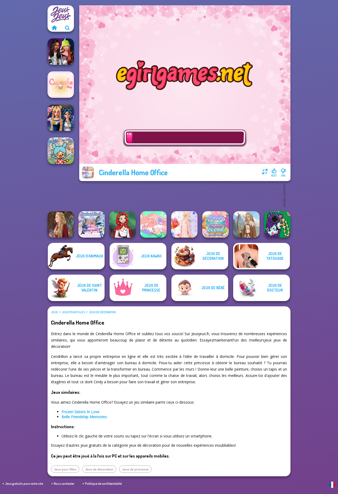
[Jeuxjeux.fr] (54, 28)
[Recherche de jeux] (67, 28)
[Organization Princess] (153, 224)
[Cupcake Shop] (61, 84)
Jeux (54, 312)
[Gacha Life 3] (91, 224)
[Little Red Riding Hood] (122, 224)
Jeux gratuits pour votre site (24, 484)
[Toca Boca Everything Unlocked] (61, 150)
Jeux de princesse (135, 469)
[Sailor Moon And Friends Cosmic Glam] (61, 117)
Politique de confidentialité (103, 484)
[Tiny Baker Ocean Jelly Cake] (215, 224)
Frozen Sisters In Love (81, 411)
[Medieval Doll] (61, 224)
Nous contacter (64, 484)
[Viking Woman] (246, 224)
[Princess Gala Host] (184, 224)
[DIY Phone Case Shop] (277, 224)
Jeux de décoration (102, 312)
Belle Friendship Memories (84, 416)
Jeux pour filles (73, 312)
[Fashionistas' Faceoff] (61, 51)
